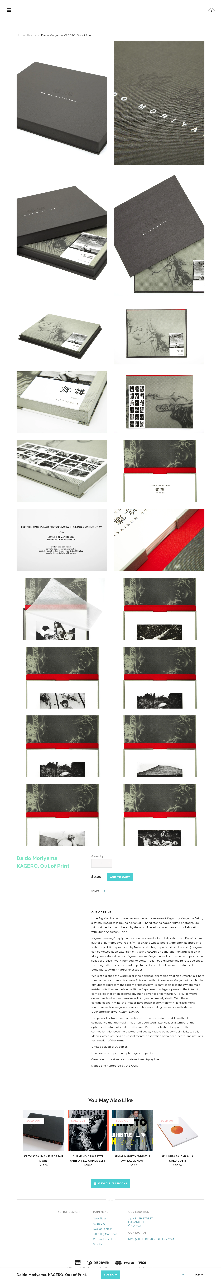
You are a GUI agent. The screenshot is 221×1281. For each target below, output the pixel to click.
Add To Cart (120, 877)
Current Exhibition (104, 1239)
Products (33, 35)
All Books (99, 1223)
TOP (197, 1274)
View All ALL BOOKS (112, 1183)
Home (21, 35)
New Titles (100, 1218)
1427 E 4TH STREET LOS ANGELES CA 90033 (140, 1222)
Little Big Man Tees (105, 1234)
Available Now (102, 1228)
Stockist (98, 1244)
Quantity (97, 856)
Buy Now (110, 1274)
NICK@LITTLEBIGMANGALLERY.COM (151, 1239)
